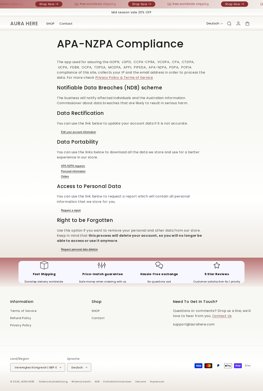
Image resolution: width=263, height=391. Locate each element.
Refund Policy (20, 318)
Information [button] (21, 301)
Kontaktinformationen (117, 381)
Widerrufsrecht (81, 381)
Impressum (157, 381)
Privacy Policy (20, 325)
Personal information (73, 171)
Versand (140, 381)
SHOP (96, 311)
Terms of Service (23, 311)
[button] (229, 23)
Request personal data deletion (79, 249)
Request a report (71, 210)
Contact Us (222, 316)
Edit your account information (78, 132)
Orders (65, 176)
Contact (98, 318)
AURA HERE (28, 381)
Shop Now (45, 4)
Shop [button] (97, 301)
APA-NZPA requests (73, 165)
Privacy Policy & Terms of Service (124, 77)
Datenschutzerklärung (53, 381)
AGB (97, 381)
